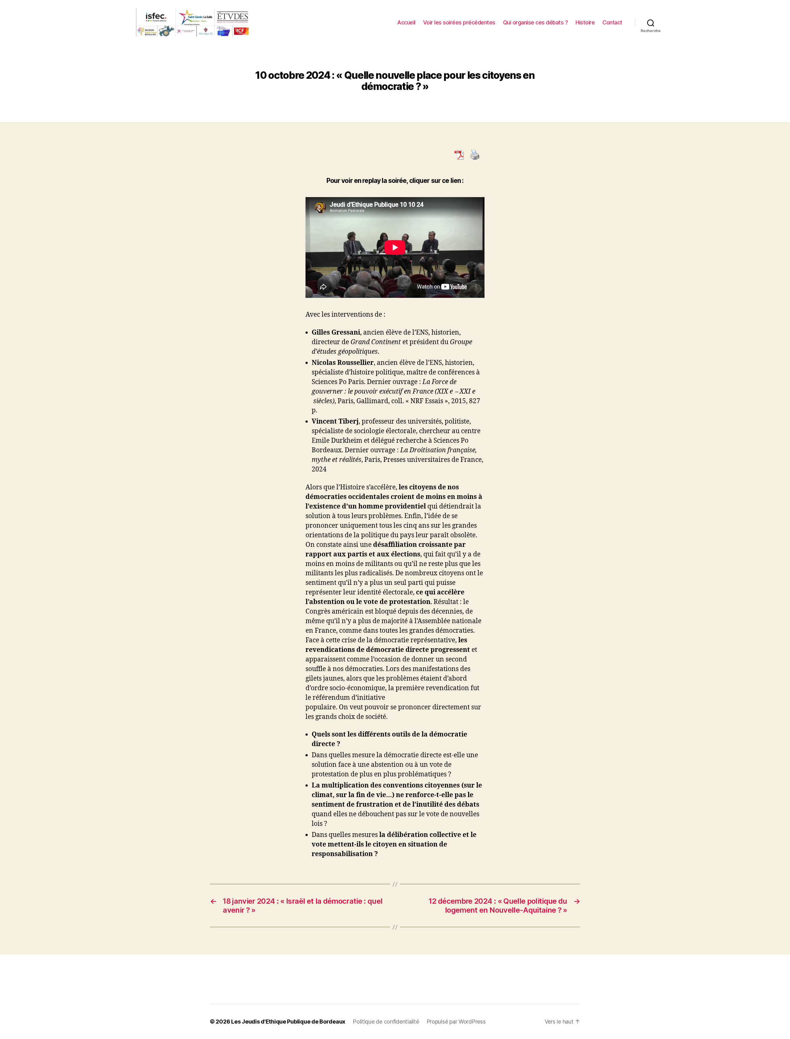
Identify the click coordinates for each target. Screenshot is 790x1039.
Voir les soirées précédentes (459, 22)
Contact (612, 22)
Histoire (585, 22)
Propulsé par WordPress (456, 1021)
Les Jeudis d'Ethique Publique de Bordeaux (288, 1021)
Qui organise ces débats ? (535, 22)
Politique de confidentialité (386, 1021)
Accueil (406, 22)
